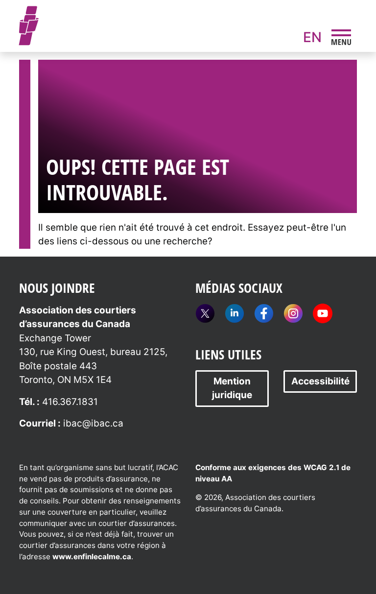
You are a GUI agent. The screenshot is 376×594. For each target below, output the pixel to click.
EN (312, 37)
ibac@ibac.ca (93, 423)
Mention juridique (232, 388)
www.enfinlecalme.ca (91, 556)
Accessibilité (320, 381)
